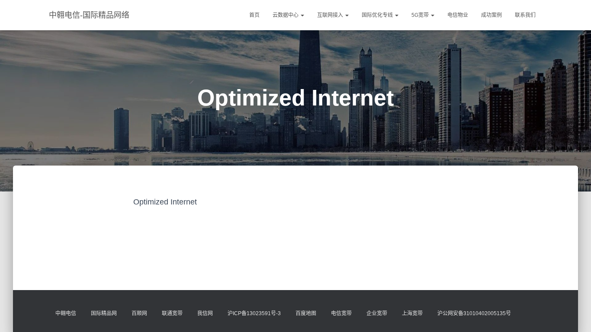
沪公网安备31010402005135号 (474, 313)
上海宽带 (412, 313)
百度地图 (306, 313)
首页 (254, 15)
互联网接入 (330, 15)
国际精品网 (104, 313)
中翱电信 (65, 313)
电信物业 (457, 15)
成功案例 (491, 15)
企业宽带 (376, 313)
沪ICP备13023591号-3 (254, 313)
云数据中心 (286, 15)
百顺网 (139, 313)
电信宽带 (341, 313)
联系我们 (525, 15)
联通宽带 (172, 313)
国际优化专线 (378, 15)
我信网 (205, 313)
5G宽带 (420, 15)
